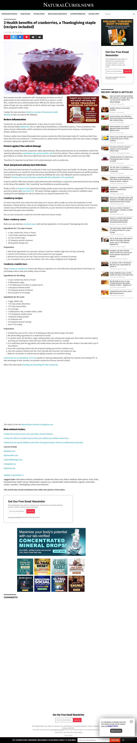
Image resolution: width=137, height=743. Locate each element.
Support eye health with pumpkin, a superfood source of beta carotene (121, 139)
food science (83, 479)
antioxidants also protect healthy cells (38, 153)
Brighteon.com (9, 468)
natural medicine (70, 482)
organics (81, 482)
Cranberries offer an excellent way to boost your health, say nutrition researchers (36, 438)
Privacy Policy (68, 735)
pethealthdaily (39, 14)
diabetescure (25, 14)
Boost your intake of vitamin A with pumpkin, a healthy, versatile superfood (121, 210)
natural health (57, 482)
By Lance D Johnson (122, 259)
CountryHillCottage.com (13, 460)
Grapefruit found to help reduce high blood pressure (121, 292)
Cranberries (49, 479)
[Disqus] (51, 627)
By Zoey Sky (120, 104)
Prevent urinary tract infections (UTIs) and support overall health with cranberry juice (121, 118)
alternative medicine (24, 479)
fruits (96, 479)
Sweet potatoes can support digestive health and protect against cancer (119, 128)
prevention (90, 482)
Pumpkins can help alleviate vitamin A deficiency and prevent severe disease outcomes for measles (121, 253)
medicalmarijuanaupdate (57, 14)
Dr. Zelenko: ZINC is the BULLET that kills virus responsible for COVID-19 (120, 265)
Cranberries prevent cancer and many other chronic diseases (28, 434)
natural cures (45, 482)
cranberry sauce (29, 224)
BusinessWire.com (11, 455)
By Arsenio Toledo (122, 183)
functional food (10, 482)
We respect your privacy (57, 729)
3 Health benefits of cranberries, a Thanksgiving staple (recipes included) (121, 159)
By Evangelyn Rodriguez (123, 153)
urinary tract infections (39, 485)
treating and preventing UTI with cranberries (40, 365)
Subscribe (115, 740)
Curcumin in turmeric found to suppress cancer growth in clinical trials (120, 149)
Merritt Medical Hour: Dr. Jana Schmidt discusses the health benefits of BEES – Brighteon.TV (120, 283)
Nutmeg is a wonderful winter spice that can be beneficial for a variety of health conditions (121, 179)
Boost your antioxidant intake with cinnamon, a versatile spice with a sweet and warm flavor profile (121, 200)
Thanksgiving (24, 485)
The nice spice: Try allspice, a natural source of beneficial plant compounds (121, 169)
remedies (14, 485)
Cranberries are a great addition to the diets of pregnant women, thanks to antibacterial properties (43, 443)
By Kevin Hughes (121, 246)
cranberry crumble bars (18, 269)
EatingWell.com (10, 464)
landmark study (23, 188)
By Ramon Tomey (122, 269)
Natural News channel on (37, 425)
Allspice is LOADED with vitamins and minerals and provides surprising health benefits (121, 220)
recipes (7, 485)
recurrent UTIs (28, 191)
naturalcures (94, 14)
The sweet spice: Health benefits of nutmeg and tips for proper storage (121, 230)
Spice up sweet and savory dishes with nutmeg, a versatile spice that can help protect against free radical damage (121, 99)
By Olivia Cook (121, 277)
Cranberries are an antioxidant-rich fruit (20, 358)
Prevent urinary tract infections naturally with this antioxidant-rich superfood (42, 177)
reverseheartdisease (9, 14)
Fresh (91, 479)
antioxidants (38, 479)
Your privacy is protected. (14, 517)
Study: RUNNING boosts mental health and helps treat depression (121, 274)
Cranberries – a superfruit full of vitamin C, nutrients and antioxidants (121, 189)
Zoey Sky (18, 32)
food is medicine (70, 479)
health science (22, 482)
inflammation (34, 482)
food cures (59, 479)
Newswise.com (9, 451)
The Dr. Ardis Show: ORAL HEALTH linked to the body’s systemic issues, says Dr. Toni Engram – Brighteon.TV (121, 241)
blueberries (24, 127)
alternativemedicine (77, 14)
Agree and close (116, 731)
